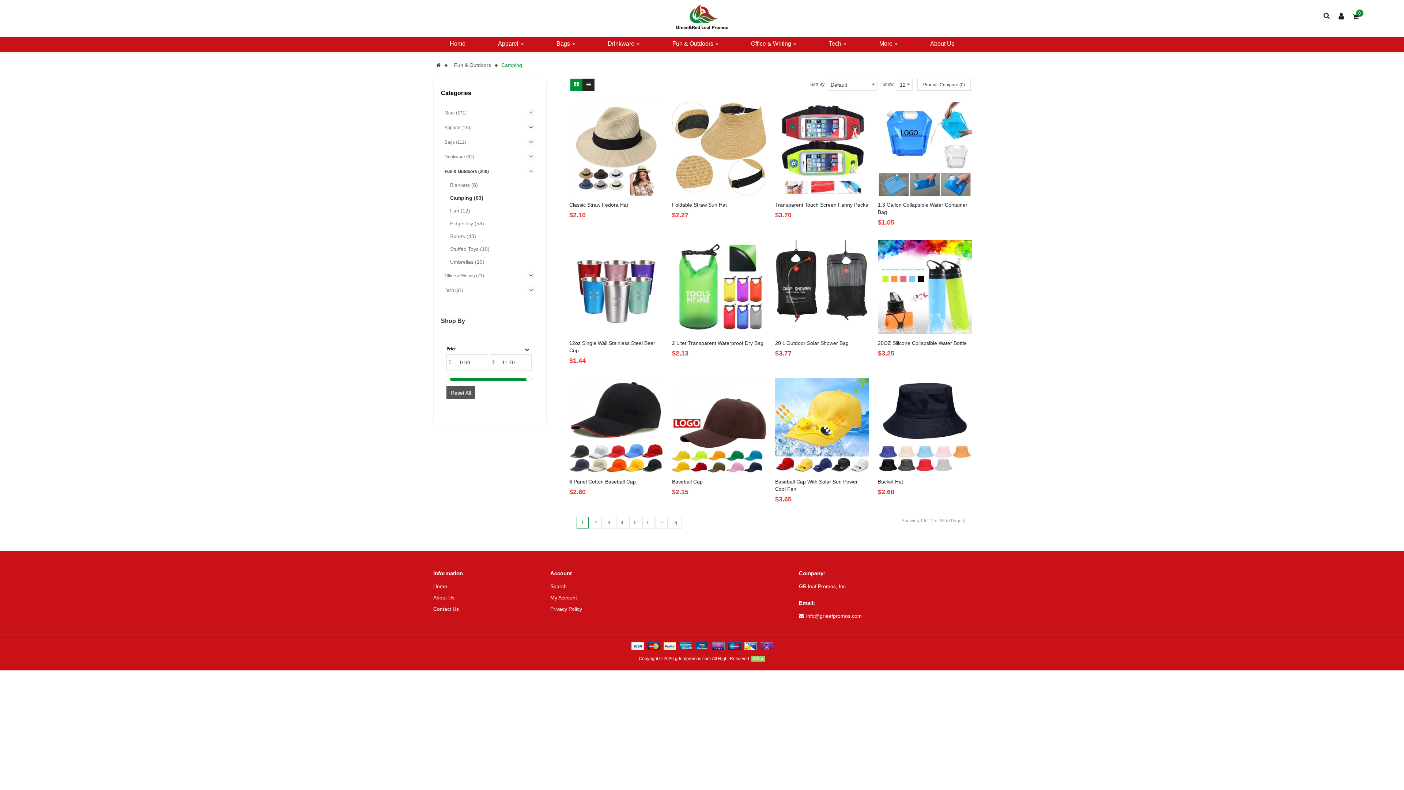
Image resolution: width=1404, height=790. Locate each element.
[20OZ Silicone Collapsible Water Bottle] (925, 287)
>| (675, 522)
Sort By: (818, 84)
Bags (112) (455, 142)
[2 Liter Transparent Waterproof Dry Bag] (719, 287)
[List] (588, 85)
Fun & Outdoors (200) (467, 171)
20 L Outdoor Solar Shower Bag (812, 343)
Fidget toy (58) (467, 223)
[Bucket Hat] (925, 425)
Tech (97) (454, 290)
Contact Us (446, 609)
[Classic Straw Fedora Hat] (616, 149)
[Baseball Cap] (719, 425)
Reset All (461, 393)
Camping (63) (466, 198)
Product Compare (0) (944, 84)
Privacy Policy (566, 609)
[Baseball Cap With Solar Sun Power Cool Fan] (822, 425)
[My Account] (1341, 17)
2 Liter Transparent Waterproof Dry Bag (717, 343)
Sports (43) (463, 236)
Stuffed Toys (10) (470, 249)
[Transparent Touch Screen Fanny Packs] (822, 149)
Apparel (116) (458, 127)
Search (558, 586)
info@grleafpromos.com (834, 616)
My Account (563, 598)
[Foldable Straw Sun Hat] (719, 149)
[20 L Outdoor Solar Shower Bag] (822, 287)
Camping (511, 65)
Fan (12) (460, 211)
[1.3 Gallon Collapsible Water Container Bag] (925, 149)
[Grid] (576, 85)
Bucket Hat (890, 482)
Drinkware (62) (459, 156)
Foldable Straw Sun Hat (699, 205)
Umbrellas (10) (467, 262)
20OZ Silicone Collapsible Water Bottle (922, 343)
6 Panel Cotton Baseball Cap (602, 482)
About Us (443, 598)
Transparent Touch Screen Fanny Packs (821, 205)
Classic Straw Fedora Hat (598, 205)
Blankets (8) (464, 185)
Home (440, 586)
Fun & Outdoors (472, 65)
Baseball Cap (687, 482)
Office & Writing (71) (464, 275)
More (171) (456, 113)
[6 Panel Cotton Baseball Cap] (616, 425)
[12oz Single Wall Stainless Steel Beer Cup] (616, 287)
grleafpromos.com (693, 658)
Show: (888, 84)
